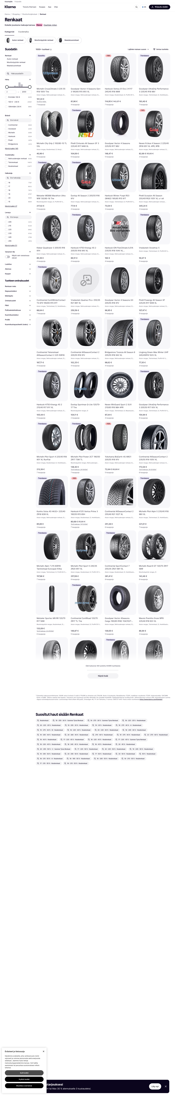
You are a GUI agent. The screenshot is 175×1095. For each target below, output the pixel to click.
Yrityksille (17, 2)
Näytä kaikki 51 (11, 245)
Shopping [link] (16, 14)
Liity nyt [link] (155, 1086)
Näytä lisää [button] (103, 676)
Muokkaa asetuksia (24, 1086)
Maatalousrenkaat (14, 66)
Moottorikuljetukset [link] (29, 14)
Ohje (56, 7)
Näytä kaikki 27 (11, 206)
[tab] (9, 31)
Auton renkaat (12, 59)
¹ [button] (79, 469)
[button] (144, 7)
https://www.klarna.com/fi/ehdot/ (151, 699)
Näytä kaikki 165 (11, 148)
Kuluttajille (8, 2)
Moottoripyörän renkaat (16, 62)
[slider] (7, 87)
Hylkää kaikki (24, 1079)
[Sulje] (43, 1051)
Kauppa (42, 7)
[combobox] (138, 49)
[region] (24, 1070)
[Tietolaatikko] (51, 49)
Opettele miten (50, 25)
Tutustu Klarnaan (29, 7)
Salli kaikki (24, 1073)
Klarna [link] (7, 14)
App (49, 7)
